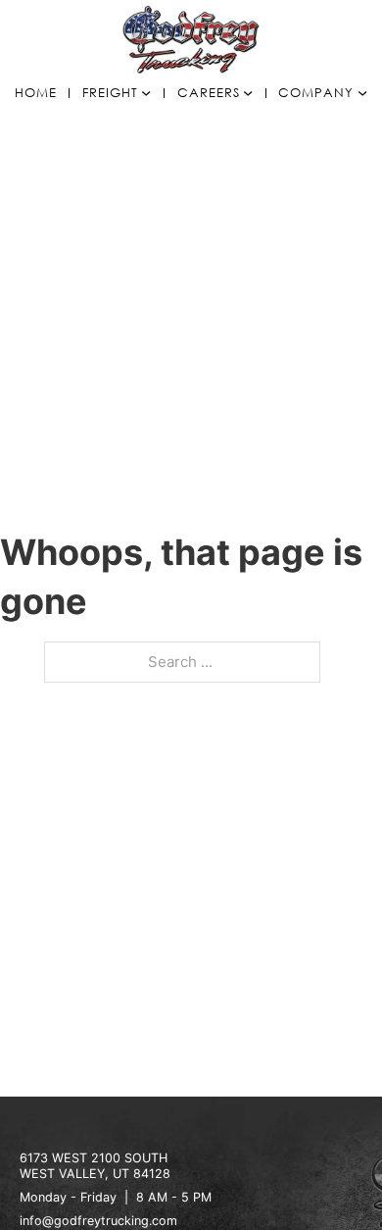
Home (36, 93)
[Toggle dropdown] (146, 93)
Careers (208, 93)
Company (316, 93)
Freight (110, 93)
